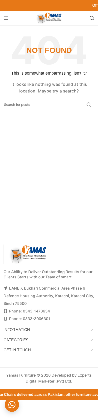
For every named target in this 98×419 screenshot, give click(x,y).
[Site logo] (49, 17)
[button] (12, 405)
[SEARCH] (88, 104)
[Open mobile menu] (6, 18)
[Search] (92, 18)
